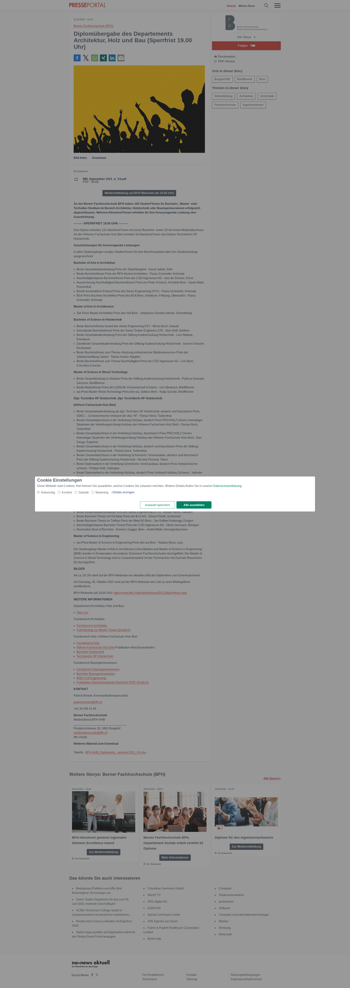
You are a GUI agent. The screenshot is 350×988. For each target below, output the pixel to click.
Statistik (84, 492)
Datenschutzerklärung (227, 485)
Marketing (102, 492)
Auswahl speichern (157, 505)
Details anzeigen (124, 492)
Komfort (67, 492)
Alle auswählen (194, 505)
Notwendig (48, 492)
